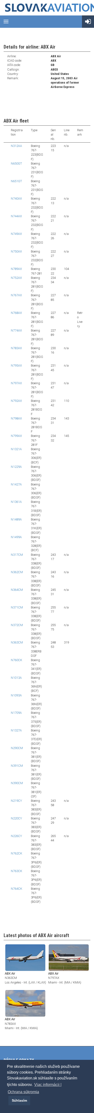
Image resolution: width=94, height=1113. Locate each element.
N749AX (16, 234)
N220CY (16, 818)
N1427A (16, 484)
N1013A (16, 677)
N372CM (17, 625)
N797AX (16, 383)
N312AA (16, 146)
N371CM (17, 607)
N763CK (16, 871)
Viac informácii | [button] (47, 1085)
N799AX (16, 436)
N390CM (17, 783)
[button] (7, 1100)
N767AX (16, 295)
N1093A (16, 695)
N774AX (16, 330)
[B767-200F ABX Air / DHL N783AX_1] (25, 1003)
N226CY (16, 836)
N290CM (17, 748)
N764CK (16, 888)
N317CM (17, 554)
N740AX (16, 198)
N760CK (16, 660)
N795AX (16, 365)
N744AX (16, 216)
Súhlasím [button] (19, 1100)
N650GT (16, 163)
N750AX (16, 251)
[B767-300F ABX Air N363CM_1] (25, 957)
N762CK (16, 853)
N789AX (16, 269)
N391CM (17, 765)
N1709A (16, 713)
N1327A (16, 730)
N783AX (16, 348)
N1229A (16, 467)
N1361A (16, 502)
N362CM (17, 572)
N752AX (16, 278)
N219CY (16, 800)
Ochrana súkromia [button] (23, 1092)
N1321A (16, 449)
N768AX (16, 313)
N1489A (16, 519)
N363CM (17, 642)
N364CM (17, 590)
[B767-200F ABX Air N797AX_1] (69, 957)
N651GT (16, 181)
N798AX (16, 418)
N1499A (16, 537)
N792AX (16, 401)
